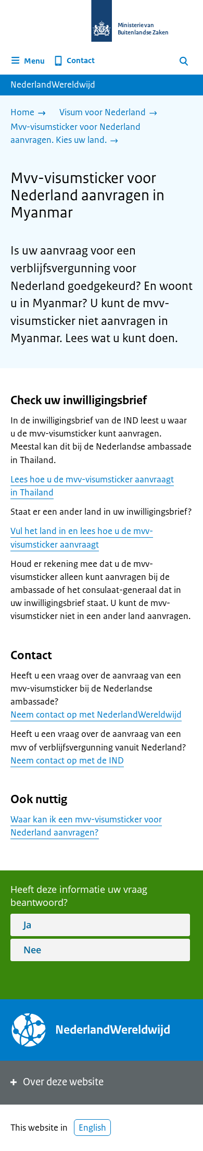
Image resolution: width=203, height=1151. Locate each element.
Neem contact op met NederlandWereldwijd (96, 714)
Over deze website (63, 1081)
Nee (32, 949)
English (92, 1127)
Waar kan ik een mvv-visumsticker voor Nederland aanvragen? (86, 826)
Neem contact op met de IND (67, 760)
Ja (27, 924)
